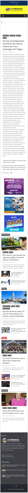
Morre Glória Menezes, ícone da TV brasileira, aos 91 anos (13, 412)
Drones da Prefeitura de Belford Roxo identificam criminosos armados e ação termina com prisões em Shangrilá (16, 476)
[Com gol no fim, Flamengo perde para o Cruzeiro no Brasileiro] (5, 377)
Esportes (4, 355)
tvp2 (13, 51)
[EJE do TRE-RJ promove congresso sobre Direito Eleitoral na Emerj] (5, 282)
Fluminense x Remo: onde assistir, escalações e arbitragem (18, 383)
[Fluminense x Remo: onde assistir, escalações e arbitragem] (5, 384)
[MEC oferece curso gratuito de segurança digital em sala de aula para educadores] (14, 243)
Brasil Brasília (5, 252)
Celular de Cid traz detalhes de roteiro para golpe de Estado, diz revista (14, 161)
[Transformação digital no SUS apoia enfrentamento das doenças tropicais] (5, 274)
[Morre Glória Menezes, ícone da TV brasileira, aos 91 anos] (14, 399)
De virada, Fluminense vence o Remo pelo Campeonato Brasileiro (14, 360)
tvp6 (14, 415)
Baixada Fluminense (6, 306)
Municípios (18, 35)
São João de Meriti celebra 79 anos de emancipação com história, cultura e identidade (13, 313)
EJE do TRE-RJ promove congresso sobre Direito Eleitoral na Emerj (18, 281)
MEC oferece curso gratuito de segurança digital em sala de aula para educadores (14, 257)
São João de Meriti (6, 308)
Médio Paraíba (12, 35)
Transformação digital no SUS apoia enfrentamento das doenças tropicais (17, 274)
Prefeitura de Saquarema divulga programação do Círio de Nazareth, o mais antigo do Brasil (18, 330)
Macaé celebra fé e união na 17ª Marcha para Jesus (15, 470)
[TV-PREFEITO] (10, 438)
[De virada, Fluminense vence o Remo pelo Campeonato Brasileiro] (14, 346)
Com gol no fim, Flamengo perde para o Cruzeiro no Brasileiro (18, 376)
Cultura (13, 306)
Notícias (4, 37)
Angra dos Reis (5, 35)
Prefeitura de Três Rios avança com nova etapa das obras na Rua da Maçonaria (16, 465)
